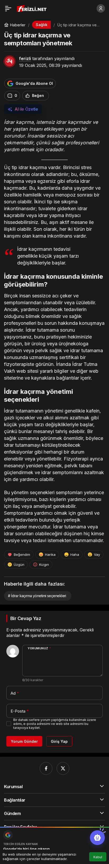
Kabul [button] (97, 857)
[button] (97, 837)
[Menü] (8, 8)
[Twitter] (63, 768)
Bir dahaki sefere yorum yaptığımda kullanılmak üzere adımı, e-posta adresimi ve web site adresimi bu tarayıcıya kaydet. (54, 724)
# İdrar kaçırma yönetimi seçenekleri (37, 595)
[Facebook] (46, 768)
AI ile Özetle (26, 109)
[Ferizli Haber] (32, 8)
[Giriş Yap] (101, 8)
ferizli (25, 58)
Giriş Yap (59, 741)
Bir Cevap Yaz (25, 618)
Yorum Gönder (24, 741)
